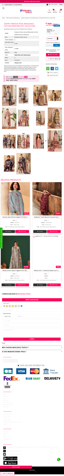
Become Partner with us (8, 404)
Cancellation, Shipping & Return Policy (12, 422)
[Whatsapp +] (48, 68)
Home (3, 18)
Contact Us (6, 433)
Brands (4, 437)
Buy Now (32, 470)
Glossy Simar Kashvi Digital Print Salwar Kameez (18, 270)
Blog (4, 435)
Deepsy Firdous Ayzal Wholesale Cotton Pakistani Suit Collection (38, 18)
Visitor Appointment (8, 414)
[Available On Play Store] (47, 4)
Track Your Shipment (8, 402)
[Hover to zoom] (16, 95)
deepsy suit (18, 63)
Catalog (9, 231)
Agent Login (6, 406)
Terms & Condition (7, 420)
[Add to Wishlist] (2, 183)
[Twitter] (56, 68)
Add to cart (54, 54)
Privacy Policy (6, 418)
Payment (5, 424)
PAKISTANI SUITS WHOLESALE (13, 18)
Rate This (6, 303)
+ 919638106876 (8, 4)
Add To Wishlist (8, 473)
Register (5, 396)
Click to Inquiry (53, 72)
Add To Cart (23, 231)
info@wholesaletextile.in (15, 454)
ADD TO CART (16, 467)
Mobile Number (7, 313)
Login (4, 398)
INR (61, 4)
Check (56, 45)
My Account (6, 394)
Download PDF (53, 75)
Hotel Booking (6, 416)
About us (5, 431)
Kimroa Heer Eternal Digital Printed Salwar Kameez (19, 217)
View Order (5, 400)
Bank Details (6, 439)
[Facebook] (52, 68)
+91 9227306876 (17, 4)
